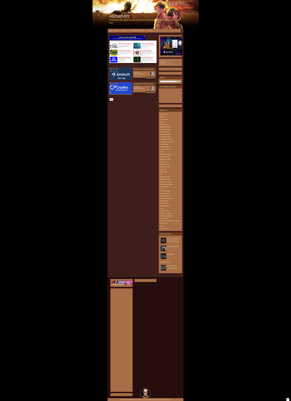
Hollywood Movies (165, 149)
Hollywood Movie (165, 147)
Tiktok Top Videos (165, 213)
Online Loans (140, 74)
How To (162, 152)
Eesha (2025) (170, 254)
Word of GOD (164, 218)
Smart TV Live (164, 203)
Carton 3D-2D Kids (165, 129)
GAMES (116, 30)
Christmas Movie (165, 134)
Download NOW (150, 77)
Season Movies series (166, 198)
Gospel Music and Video (167, 142)
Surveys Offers (164, 211)
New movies (163, 172)
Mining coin (163, 162)
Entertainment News (166, 139)
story (161, 208)
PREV (111, 99)
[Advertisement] (121, 340)
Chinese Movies (164, 132)
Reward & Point (164, 196)
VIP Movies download (166, 216)
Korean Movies (164, 157)
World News (163, 223)
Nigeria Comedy (165, 177)
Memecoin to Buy (165, 159)
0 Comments (137, 72)
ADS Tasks (163, 117)
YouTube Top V (164, 228)
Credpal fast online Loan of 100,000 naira (144, 85)
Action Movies (164, 114)
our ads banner (164, 193)
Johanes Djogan (166, 399)
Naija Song (163, 169)
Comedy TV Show (165, 137)
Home (110, 30)
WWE (161, 226)
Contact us (124, 30)
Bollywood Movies (165, 127)
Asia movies (163, 124)
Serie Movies (164, 201)
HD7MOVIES (119, 16)
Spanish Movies (164, 206)
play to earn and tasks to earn (137, 30)
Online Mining (164, 187)
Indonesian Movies (165, 154)
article (162, 122)
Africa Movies (164, 119)
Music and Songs (165, 167)
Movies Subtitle (164, 164)
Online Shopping (165, 191)
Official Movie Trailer (166, 184)
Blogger (153, 399)
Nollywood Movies (165, 179)
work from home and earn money (170, 221)
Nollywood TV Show (166, 182)
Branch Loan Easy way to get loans (144, 70)
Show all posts (141, 65)
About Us (150, 30)
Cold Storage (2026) (172, 246)
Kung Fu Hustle (164, 262)
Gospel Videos (164, 144)
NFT (161, 174)
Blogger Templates (140, 399)
